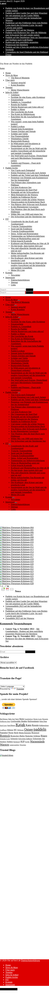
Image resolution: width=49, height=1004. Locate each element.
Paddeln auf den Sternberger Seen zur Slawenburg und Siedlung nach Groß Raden (27, 38)
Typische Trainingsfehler (21, 226)
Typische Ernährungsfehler (22, 231)
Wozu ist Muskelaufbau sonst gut (25, 238)
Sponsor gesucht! (18, 82)
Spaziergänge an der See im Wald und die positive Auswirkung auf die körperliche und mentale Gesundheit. (29, 150)
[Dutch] (34, 683)
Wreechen (23, 745)
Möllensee (20, 730)
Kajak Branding (18, 85)
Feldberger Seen (5, 721)
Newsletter (15, 275)
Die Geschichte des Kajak (22, 112)
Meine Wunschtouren (20, 90)
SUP (22, 741)
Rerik (16, 733)
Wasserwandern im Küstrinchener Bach (28, 202)
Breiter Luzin (37, 719)
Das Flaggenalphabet (20, 136)
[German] (1, 683)
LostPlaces (3, 730)
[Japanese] (43, 683)
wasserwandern (14, 745)
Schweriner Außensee (25, 739)
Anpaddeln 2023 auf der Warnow (19, 30)
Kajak (20, 724)
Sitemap (14, 282)
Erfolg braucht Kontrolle (21, 241)
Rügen (44, 735)
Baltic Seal (11, 719)
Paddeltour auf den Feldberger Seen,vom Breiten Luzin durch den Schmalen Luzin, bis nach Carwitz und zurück (26, 25)
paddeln (39, 729)
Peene (10, 733)
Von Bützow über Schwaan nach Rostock (29, 204)
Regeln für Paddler (19, 104)
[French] (8, 683)
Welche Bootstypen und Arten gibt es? (27, 107)
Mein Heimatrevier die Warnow (24, 195)
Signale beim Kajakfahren (22, 129)
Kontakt (8, 273)
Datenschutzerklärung (20, 280)
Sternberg (3, 742)
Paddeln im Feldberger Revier (24, 197)
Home (8, 73)
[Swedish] (24, 683)
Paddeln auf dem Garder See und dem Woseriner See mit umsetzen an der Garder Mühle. (26, 14)
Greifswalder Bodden (19, 721)
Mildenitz (10, 730)
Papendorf (4, 733)
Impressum (10, 277)
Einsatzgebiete (17, 100)
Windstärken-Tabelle (20, 139)
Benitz (21, 719)
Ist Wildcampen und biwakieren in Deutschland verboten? (25, 144)
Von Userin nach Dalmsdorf (23, 170)
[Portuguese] (14, 683)
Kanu (28, 725)
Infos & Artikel (11, 92)
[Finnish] (37, 683)
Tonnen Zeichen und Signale (23, 131)
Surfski (27, 742)
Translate (20, 689)
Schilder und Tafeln (19, 134)
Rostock (5, 735)
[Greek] (40, 683)
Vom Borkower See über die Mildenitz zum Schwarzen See (26, 638)
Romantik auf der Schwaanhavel (25, 192)
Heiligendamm (33, 721)
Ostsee (28, 729)
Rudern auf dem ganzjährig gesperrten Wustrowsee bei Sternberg (21, 43)
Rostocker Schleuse (32, 736)
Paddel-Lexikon (18, 126)
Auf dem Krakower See (21, 187)
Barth (17, 719)
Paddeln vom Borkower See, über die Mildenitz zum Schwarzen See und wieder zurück (25, 33)
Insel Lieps (3, 725)
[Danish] (27, 683)
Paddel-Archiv (11, 168)
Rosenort (35, 733)
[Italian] (17, 683)
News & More (11, 75)
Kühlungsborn (44, 725)
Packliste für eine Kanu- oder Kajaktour (28, 97)
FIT (7, 219)
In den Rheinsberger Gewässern (24, 207)
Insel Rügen (11, 725)
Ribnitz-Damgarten (25, 733)
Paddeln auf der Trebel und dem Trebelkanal (30, 175)
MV (15, 730)
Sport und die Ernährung (21, 229)
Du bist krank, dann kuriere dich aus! (27, 246)
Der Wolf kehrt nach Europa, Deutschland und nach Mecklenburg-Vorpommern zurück (29, 158)
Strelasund (16, 742)
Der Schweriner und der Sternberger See (28, 216)
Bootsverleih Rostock (20, 141)
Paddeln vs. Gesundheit (21, 102)
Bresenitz (45, 719)
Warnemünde (37, 741)
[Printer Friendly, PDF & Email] (7, 589)
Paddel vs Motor (18, 109)
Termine (9, 87)
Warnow (4, 744)
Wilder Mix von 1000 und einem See (27, 214)
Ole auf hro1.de (6, 59)
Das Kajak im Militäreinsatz (23, 114)
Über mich (10, 80)
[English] (4, 683)
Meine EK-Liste (18, 270)
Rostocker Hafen (17, 736)
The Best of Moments (20, 78)
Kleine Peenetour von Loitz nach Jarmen (28, 173)
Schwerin (14, 739)
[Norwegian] (21, 683)
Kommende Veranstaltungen (16, 623)
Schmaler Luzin (5, 739)
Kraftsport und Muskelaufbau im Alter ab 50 (30, 243)
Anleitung (15, 95)
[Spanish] (11, 683)
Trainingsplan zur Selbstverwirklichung (28, 236)
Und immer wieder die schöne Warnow (28, 199)
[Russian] (30, 683)
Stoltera (10, 742)
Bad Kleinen (4, 719)
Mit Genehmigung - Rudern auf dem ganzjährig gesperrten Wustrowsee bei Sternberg (24, 631)
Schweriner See (39, 739)
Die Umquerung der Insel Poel (24, 190)
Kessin (35, 725)
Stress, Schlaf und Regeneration (24, 234)
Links (13, 285)
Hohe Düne (43, 721)
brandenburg (29, 719)
